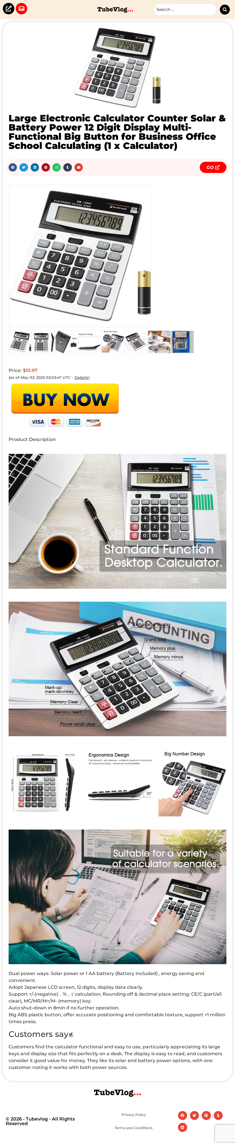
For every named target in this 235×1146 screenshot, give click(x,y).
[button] (13, 167)
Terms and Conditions (133, 1128)
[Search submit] (225, 10)
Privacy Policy (134, 1114)
